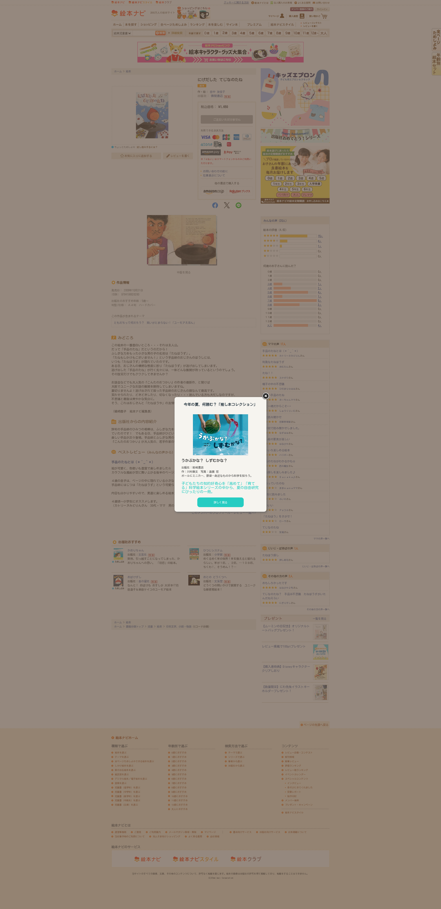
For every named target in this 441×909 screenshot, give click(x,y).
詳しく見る (220, 502)
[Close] (266, 396)
